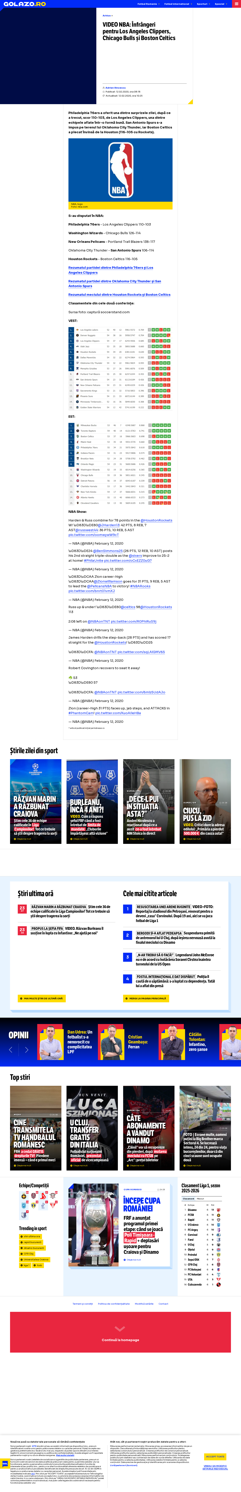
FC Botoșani (194, 1269)
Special (219, 4)
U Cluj (191, 1245)
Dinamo (192, 1210)
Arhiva (107, 15)
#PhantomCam (81, 713)
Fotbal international (176, 4)
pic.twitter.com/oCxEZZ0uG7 (128, 561)
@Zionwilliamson (108, 581)
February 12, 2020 (109, 543)
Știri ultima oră (35, 893)
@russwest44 (86, 530)
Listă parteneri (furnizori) (123, 1465)
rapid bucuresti (32, 1242)
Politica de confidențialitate (114, 1303)
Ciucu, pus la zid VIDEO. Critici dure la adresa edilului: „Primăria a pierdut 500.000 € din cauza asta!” (205, 801)
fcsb (39, 1265)
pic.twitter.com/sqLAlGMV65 (141, 652)
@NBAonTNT (99, 621)
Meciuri (200, 1198)
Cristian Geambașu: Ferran (128, 1042)
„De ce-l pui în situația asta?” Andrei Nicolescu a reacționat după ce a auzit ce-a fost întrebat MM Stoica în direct (148, 801)
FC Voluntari (194, 1274)
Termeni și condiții (83, 1303)
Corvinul (192, 1235)
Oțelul (191, 1249)
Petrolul (192, 1255)
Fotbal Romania (147, 4)
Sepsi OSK (193, 1260)
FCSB (191, 1215)
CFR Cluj (28, 1253)
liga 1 (26, 1265)
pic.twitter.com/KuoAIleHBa (118, 713)
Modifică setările (144, 1303)
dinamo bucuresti (34, 1248)
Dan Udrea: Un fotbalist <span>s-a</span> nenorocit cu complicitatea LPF (67, 1042)
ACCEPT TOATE (215, 1456)
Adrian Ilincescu (116, 87)
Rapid (191, 1220)
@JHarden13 (108, 525)
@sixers (135, 556)
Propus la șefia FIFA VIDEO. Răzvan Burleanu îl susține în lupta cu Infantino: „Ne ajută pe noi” (66, 930)
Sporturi (202, 4)
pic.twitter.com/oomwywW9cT (93, 535)
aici (33, 1473)
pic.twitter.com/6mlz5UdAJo (141, 692)
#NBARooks (140, 586)
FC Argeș (193, 1230)
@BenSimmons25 (108, 551)
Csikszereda (194, 1284)
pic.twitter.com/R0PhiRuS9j (133, 621)
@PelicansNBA (99, 586)
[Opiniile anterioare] (11, 1049)
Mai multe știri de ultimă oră (43, 998)
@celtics (128, 607)
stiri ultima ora (32, 1236)
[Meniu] (236, 4)
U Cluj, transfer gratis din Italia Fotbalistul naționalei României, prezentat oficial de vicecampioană (92, 1128)
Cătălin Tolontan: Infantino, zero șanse (189, 1042)
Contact (163, 1303)
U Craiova (193, 1225)
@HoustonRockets (156, 520)
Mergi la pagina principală (147, 998)
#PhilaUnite (93, 561)
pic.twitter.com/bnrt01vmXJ (91, 591)
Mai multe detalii (65, 1455)
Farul (191, 1240)
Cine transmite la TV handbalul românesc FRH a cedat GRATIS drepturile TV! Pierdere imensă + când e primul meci (35, 1128)
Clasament (188, 1198)
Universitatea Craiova (36, 1259)
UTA (190, 1279)
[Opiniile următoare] (26, 1049)
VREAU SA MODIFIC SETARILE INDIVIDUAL (215, 1467)
